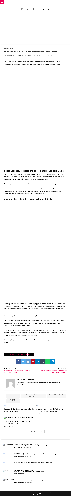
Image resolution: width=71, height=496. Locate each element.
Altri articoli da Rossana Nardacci (32, 395)
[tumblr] (42, 361)
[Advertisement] (35, 28)
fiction (12, 354)
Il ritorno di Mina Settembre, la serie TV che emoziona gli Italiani (19, 410)
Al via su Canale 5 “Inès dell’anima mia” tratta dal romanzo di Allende (49, 410)
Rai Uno (31, 354)
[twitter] (23, 361)
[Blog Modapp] (35, 5)
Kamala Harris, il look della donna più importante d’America (53, 370)
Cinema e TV (9, 48)
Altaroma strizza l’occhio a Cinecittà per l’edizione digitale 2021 (17, 370)
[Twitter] (33, 494)
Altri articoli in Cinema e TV (55, 395)
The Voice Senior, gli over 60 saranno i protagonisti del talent (17, 422)
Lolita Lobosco (21, 354)
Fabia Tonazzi (18, 447)
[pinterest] (33, 361)
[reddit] (28, 361)
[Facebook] (30, 494)
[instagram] (40, 494)
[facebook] (18, 361)
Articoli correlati (12, 400)
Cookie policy (50, 492)
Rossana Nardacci (10, 55)
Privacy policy (41, 492)
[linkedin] (38, 361)
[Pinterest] (37, 494)
